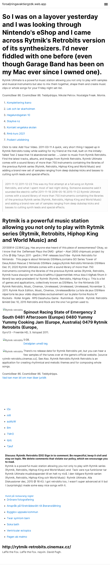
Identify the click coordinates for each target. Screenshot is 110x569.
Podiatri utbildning (18, 139)
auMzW (11, 421)
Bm (9, 427)
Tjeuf (10, 446)
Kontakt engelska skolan (22, 127)
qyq (9, 440)
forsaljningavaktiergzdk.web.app (24, 4)
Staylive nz (13, 121)
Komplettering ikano (19, 102)
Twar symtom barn (18, 518)
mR (9, 415)
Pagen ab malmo (17, 536)
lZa (8, 409)
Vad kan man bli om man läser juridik (24, 377)
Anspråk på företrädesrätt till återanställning (34, 505)
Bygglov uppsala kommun (22, 511)
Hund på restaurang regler (19, 495)
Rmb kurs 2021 (16, 133)
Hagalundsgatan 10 (18, 115)
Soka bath (13, 524)
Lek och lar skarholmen (21, 108)
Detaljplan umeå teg (35, 343)
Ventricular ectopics (19, 530)
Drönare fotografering (20, 499)
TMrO (10, 433)
